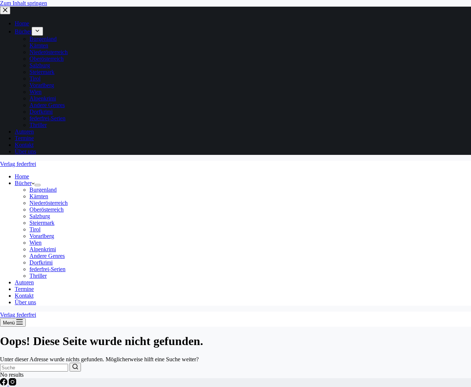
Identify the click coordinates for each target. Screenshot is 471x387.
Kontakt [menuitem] (24, 145)
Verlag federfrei (18, 164)
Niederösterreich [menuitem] (48, 52)
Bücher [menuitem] (23, 31)
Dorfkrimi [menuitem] (41, 112)
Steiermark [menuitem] (41, 72)
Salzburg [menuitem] (39, 65)
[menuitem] (37, 31)
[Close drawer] (5, 10)
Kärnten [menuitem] (38, 45)
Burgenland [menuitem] (43, 39)
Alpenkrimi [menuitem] (42, 98)
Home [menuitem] (22, 23)
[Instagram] (12, 383)
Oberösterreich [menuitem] (46, 59)
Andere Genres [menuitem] (47, 105)
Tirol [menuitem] (34, 78)
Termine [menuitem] (24, 138)
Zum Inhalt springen (23, 3)
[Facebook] (4, 383)
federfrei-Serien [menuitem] (47, 118)
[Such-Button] (75, 367)
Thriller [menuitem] (38, 125)
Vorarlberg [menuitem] (41, 85)
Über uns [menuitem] (25, 151)
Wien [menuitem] (35, 92)
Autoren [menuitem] (24, 131)
